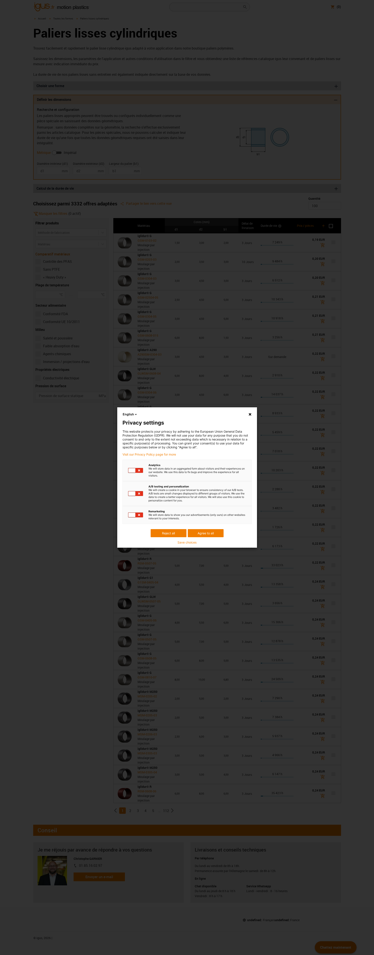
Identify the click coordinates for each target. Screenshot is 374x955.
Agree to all (206, 533)
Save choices (187, 542)
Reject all (168, 533)
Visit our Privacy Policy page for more (149, 454)
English (128, 414)
